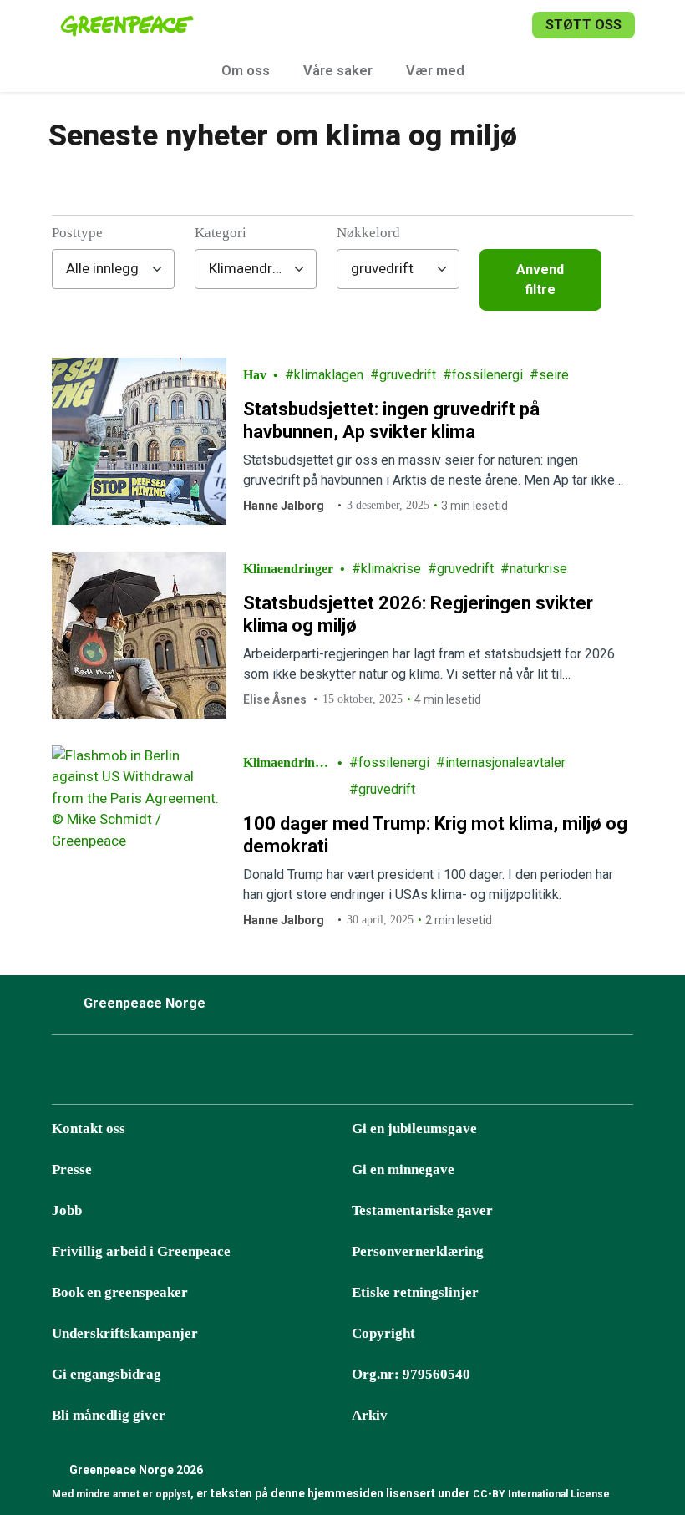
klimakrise (391, 569)
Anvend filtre (540, 279)
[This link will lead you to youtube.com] (233, 1073)
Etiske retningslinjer (415, 1292)
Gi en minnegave (403, 1169)
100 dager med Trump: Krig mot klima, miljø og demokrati (435, 835)
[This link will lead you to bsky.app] (149, 1073)
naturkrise (538, 569)
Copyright (383, 1333)
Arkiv (370, 1415)
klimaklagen (328, 375)
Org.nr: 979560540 (411, 1374)
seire (554, 375)
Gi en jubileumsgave (414, 1128)
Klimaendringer (288, 569)
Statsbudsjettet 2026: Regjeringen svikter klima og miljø (418, 614)
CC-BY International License (541, 1494)
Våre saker (338, 71)
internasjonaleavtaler (505, 762)
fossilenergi (487, 375)
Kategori (220, 233)
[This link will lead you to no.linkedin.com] (275, 1073)
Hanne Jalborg (283, 505)
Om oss (245, 71)
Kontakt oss (88, 1128)
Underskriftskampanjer (125, 1333)
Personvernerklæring (418, 1251)
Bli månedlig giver (108, 1415)
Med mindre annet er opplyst (121, 1494)
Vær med (435, 71)
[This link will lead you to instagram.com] (108, 1073)
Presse (72, 1169)
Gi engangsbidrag (106, 1374)
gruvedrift (407, 375)
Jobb (67, 1210)
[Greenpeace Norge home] (127, 25)
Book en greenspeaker (120, 1292)
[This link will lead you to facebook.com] (66, 1073)
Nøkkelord (368, 233)
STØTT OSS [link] (583, 25)
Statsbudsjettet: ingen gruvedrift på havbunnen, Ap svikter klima (391, 421)
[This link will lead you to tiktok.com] (191, 1073)
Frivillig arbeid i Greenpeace (141, 1251)
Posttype (77, 233)
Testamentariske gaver (422, 1210)
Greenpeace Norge (144, 1003)
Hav (254, 375)
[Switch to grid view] (617, 280)
